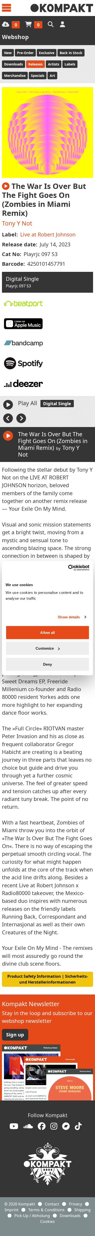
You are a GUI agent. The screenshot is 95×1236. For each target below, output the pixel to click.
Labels (70, 64)
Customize (45, 648)
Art (52, 75)
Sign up (15, 1034)
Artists (53, 64)
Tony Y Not (17, 223)
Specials (37, 75)
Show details (69, 617)
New (8, 52)
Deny (47, 664)
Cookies (47, 1221)
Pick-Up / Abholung (32, 1215)
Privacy (75, 1204)
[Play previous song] (8, 417)
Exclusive (46, 52)
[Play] (8, 405)
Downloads (13, 64)
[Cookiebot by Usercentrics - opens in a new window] (68, 568)
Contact (52, 1204)
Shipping (82, 1209)
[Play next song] (21, 417)
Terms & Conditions (46, 1209)
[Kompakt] (61, 8)
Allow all (47, 632)
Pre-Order (25, 52)
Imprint (12, 1209)
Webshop (15, 37)
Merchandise (15, 75)
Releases (35, 64)
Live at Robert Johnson (48, 234)
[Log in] (63, 24)
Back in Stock (71, 52)
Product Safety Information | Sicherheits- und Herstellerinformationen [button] (47, 979)
